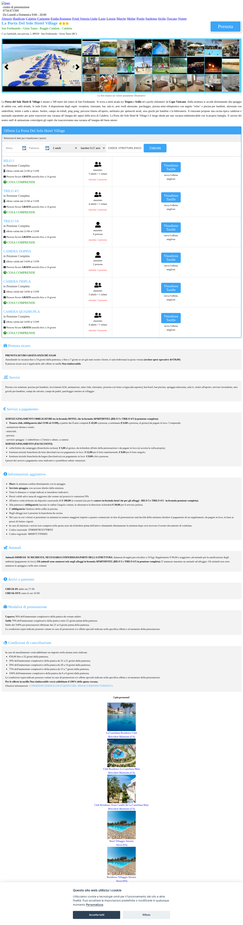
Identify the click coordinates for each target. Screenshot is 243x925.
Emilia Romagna (61, 18)
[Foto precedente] (7, 66)
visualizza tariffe (171, 167)
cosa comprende (20, 182)
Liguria (111, 18)
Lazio (102, 18)
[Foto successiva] (78, 66)
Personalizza (94, 904)
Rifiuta (146, 914)
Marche (121, 18)
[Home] (6, 3)
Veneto (182, 18)
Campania (44, 18)
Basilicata (19, 18)
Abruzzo (7, 18)
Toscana (172, 18)
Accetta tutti (96, 914)
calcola (155, 148)
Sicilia (162, 18)
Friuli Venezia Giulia (85, 18)
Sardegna (151, 18)
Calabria (31, 18)
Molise (131, 18)
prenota (225, 26)
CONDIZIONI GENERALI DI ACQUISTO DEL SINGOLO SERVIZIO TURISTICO (71, 685)
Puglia (140, 18)
